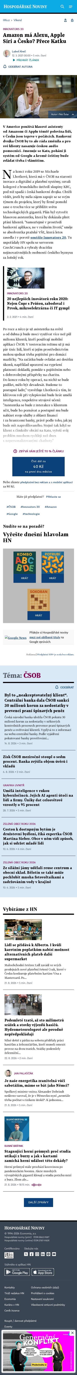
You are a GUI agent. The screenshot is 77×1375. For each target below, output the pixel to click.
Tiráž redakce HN (14, 1293)
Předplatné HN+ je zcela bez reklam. (55, 654)
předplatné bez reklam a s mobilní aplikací (46, 482)
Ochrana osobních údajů (45, 1287)
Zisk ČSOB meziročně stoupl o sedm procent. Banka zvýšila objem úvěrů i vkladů (35, 761)
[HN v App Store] (43, 1272)
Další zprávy (38, 1202)
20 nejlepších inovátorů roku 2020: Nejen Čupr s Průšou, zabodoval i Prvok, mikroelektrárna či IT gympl (38, 303)
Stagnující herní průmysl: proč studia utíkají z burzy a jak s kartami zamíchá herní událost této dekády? (37, 1156)
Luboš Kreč (19, 51)
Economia (10, 1299)
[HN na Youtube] (54, 1254)
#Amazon (51, 506)
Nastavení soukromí (42, 1299)
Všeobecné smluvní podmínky (48, 1305)
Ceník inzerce (11, 1310)
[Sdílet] (65, 20)
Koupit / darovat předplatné (20, 1321)
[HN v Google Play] (17, 1272)
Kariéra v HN (11, 1305)
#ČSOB (11, 506)
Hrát (24, 578)
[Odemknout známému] (72, 20)
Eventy (8, 1326)
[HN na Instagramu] (37, 1254)
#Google (12, 513)
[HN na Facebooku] (31, 1254)
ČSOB (32, 676)
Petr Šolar (64, 114)
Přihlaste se (53, 496)
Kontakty (9, 1287)
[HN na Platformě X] (26, 1254)
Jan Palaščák (23, 1073)
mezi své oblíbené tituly (45, 637)
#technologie (31, 513)
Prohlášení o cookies (42, 1293)
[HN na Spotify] (48, 1254)
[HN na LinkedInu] (43, 1254)
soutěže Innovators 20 (48, 237)
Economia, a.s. (28, 1233)
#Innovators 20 (30, 506)
